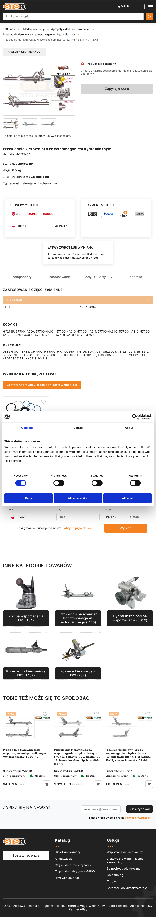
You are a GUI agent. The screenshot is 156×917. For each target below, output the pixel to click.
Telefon (110, 509)
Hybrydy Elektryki (67, 878)
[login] (43, 402)
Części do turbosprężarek (73, 865)
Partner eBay (78, 909)
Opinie (134, 906)
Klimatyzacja (63, 858)
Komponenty (22, 277)
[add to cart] (46, 784)
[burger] (150, 6)
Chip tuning (115, 875)
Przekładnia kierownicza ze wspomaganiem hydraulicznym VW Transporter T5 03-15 (24, 753)
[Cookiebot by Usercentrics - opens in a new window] (135, 416)
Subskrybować (140, 809)
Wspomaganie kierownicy (125, 852)
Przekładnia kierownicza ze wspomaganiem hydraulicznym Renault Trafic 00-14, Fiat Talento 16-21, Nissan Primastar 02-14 (128, 755)
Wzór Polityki (98, 906)
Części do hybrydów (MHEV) (75, 871)
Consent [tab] (27, 427)
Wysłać (126, 528)
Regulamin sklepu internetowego (64, 906)
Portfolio (122, 906)
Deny (28, 498)
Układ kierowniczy (67, 852)
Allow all (127, 498)
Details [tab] (78, 427)
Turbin (111, 881)
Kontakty (146, 906)
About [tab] (129, 427)
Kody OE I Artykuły (98, 277)
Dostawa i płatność (26, 906)
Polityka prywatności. (78, 528)
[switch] (58, 483)
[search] (149, 16)
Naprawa (136, 277)
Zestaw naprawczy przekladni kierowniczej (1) (42, 385)
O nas (8, 906)
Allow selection (78, 498)
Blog (112, 906)
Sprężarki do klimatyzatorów (127, 888)
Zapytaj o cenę (117, 89)
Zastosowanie (60, 277)
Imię (60, 509)
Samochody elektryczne (124, 868)
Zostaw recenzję (26, 855)
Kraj (12, 509)
